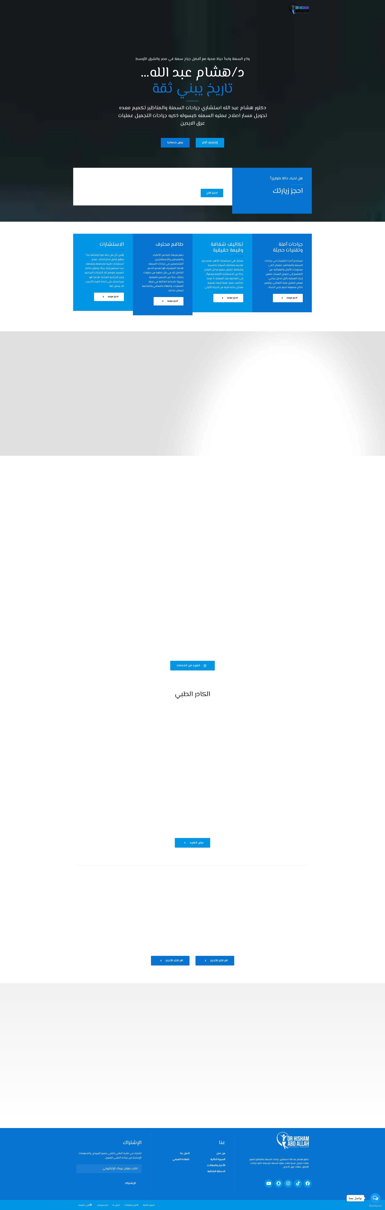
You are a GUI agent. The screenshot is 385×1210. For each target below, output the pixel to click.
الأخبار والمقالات (216, 1166)
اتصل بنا (184, 1153)
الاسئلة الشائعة (216, 1172)
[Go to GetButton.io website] (375, 1206)
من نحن (220, 1153)
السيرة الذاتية (217, 1159)
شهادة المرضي (180, 1159)
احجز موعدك (102, 1205)
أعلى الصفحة (84, 1205)
